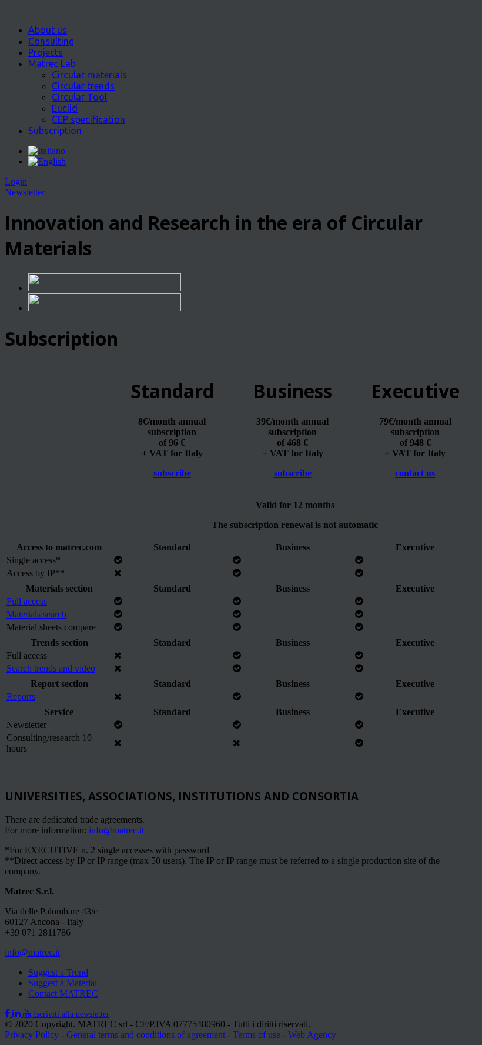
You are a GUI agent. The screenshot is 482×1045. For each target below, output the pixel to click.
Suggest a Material (62, 983)
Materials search (36, 614)
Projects (45, 52)
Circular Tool (79, 97)
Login (16, 181)
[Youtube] (28, 1014)
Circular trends (83, 86)
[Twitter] (17, 1014)
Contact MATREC (63, 994)
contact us (415, 473)
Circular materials (89, 74)
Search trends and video (50, 668)
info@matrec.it (116, 830)
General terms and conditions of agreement (145, 1035)
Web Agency (312, 1035)
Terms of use (256, 1035)
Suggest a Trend (58, 972)
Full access (26, 601)
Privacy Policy (32, 1035)
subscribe (172, 473)
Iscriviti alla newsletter (71, 1014)
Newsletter (25, 192)
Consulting (51, 41)
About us (47, 30)
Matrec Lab (52, 63)
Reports (20, 697)
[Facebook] (8, 1014)
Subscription (55, 130)
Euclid (65, 108)
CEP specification (88, 119)
